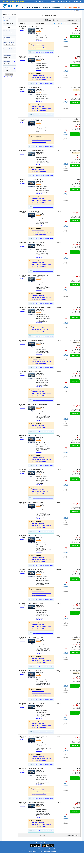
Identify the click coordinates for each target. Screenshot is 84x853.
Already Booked (62, 1)
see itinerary (39, 40)
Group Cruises (38, 1)
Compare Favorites (65, 45)
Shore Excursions (50, 1)
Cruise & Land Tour (9, 23)
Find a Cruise (25, 8)
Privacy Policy (35, 851)
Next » (44, 835)
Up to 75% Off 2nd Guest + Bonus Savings (41, 77)
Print (74, 10)
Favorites (64, 3)
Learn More (75, 36)
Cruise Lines (46, 8)
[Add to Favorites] (65, 36)
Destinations (36, 8)
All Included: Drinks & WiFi (38, 45)
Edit (14, 30)
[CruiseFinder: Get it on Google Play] (47, 845)
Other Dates (22, 30)
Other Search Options (9, 76)
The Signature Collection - (43, 52)
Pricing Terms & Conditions (51, 851)
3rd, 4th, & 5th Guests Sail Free (39, 48)
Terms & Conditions (42, 851)
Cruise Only (7, 20)
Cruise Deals (56, 8)
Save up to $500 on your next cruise (14, 1)
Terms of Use (29, 851)
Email (79, 10)
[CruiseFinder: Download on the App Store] (35, 845)
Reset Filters (9, 74)
